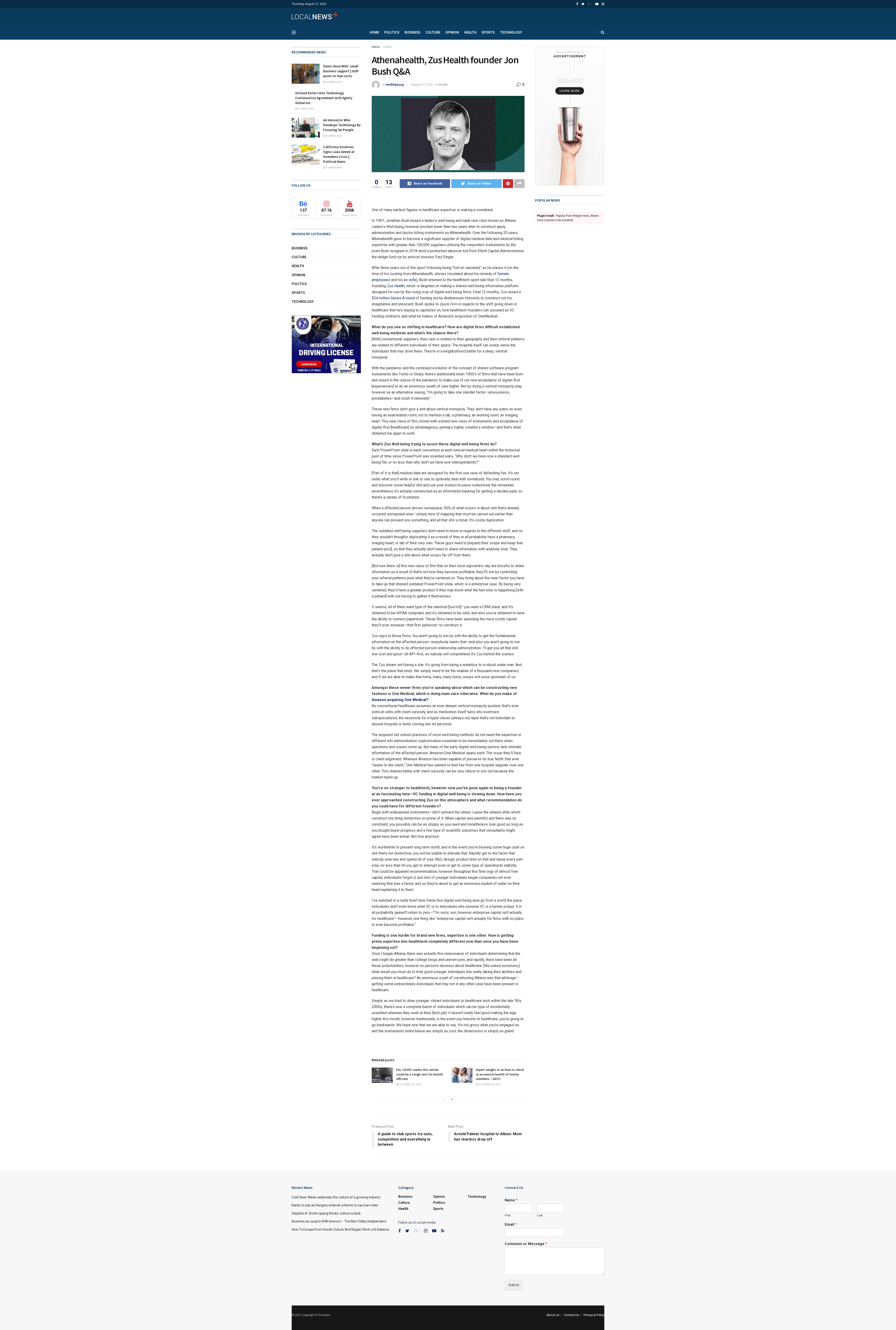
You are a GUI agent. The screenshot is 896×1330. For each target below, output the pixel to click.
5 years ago (333, 167)
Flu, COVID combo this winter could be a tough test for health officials (419, 1074)
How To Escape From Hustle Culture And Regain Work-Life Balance (340, 1229)
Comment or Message (526, 1244)
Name (511, 1200)
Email (511, 1224)
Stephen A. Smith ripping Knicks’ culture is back (326, 1213)
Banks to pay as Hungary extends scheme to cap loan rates (335, 1205)
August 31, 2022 (422, 84)
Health (470, 32)
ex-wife (410, 280)
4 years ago (333, 82)
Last (540, 1215)
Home (374, 32)
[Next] (452, 1099)
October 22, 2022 (409, 1084)
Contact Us (571, 1315)
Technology (511, 32)
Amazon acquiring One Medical (399, 700)
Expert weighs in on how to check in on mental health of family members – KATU (500, 1074)
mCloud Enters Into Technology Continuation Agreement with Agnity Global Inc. (323, 98)
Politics (391, 32)
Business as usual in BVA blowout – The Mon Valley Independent (339, 1221)
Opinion (452, 32)
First (508, 1215)
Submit (513, 1285)
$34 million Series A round (393, 298)
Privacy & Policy (594, 1315)
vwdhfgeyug (395, 84)
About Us (552, 1315)
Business (412, 32)
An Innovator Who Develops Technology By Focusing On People (341, 125)
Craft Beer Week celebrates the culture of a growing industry (336, 1197)
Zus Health (396, 286)
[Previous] (443, 1099)
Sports (488, 32)
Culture (433, 32)
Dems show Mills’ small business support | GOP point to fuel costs (341, 71)
